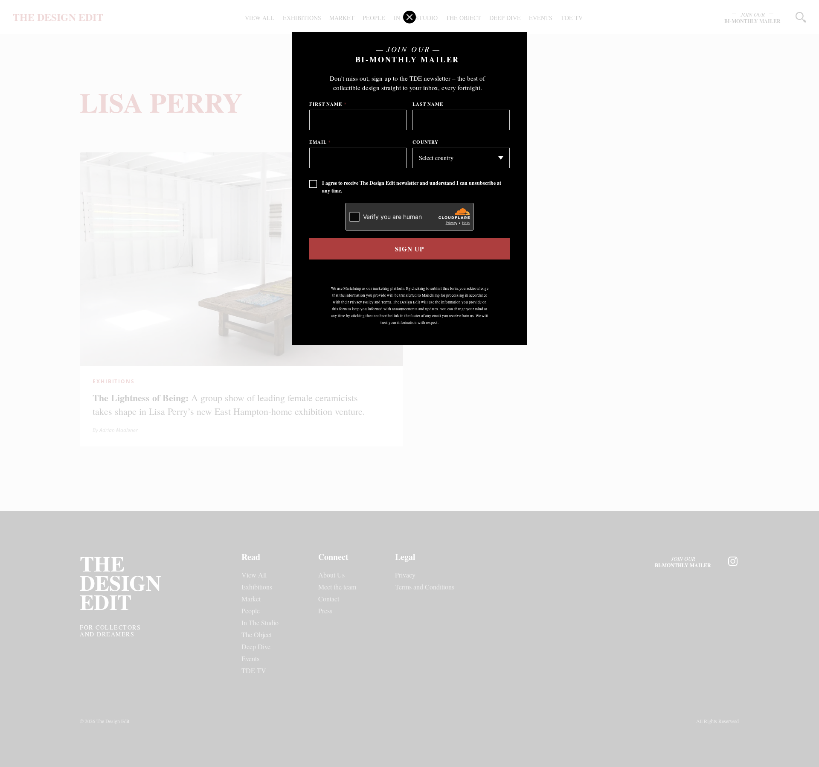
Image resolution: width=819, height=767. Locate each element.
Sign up (409, 249)
